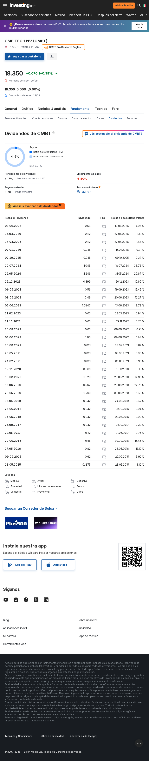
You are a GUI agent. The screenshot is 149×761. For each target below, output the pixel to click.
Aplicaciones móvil (15, 628)
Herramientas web (14, 644)
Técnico (101, 109)
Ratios (100, 118)
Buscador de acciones (36, 15)
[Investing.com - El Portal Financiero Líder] (23, 5)
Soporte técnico (88, 636)
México (60, 15)
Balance (62, 118)
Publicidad (84, 628)
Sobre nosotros (88, 620)
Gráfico (27, 109)
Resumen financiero (16, 118)
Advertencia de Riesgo (83, 736)
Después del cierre (109, 15)
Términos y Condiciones (19, 736)
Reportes (132, 118)
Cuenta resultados (42, 118)
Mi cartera (9, 636)
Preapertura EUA (81, 15)
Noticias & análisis (52, 109)
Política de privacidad (51, 736)
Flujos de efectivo (82, 118)
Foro (115, 109)
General (11, 109)
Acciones (10, 15)
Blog (6, 620)
